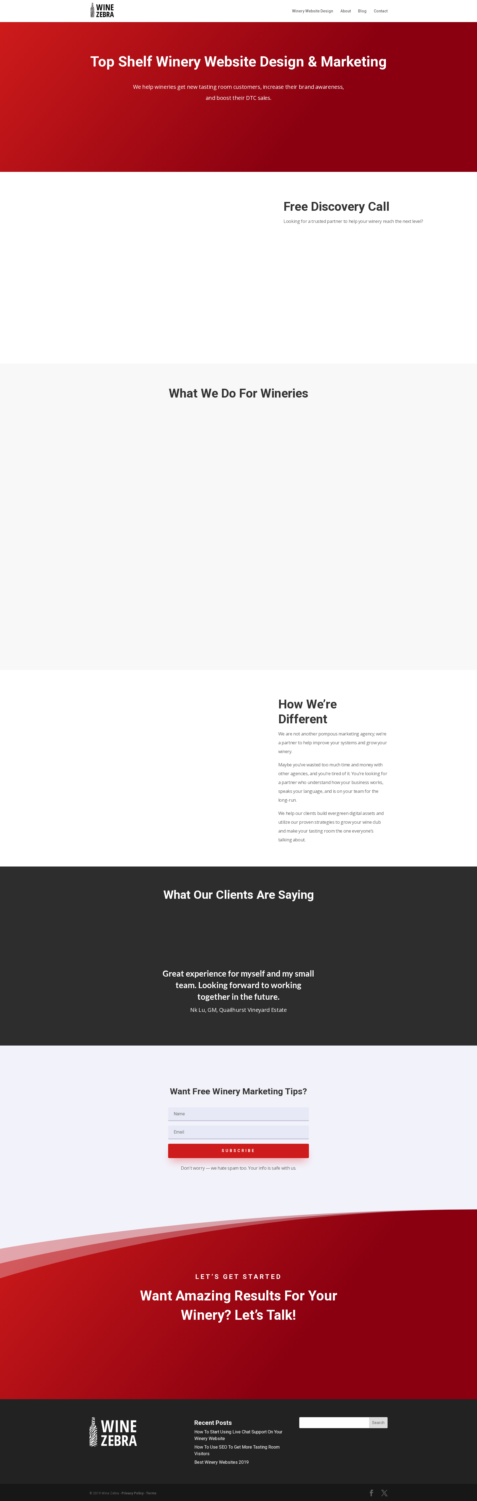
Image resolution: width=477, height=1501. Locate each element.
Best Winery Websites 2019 (221, 1462)
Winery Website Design (312, 11)
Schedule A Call (308, 237)
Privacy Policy (132, 1493)
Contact (381, 11)
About (345, 11)
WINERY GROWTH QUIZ (238, 121)
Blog (362, 11)
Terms (151, 1493)
